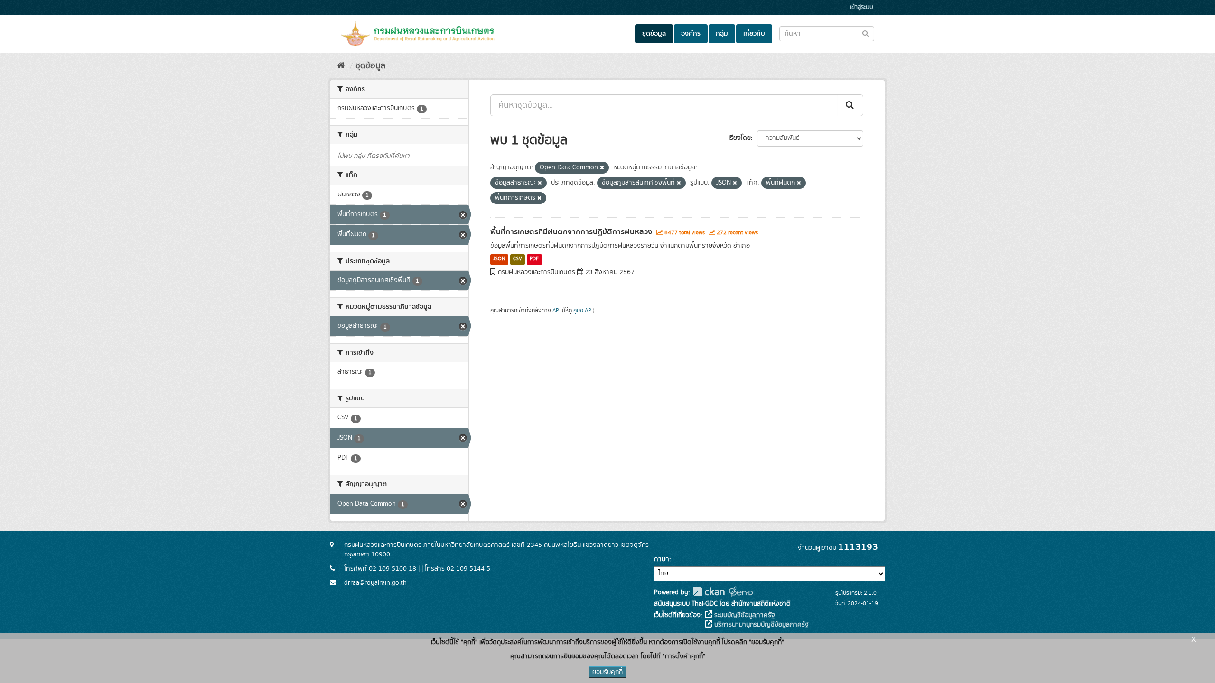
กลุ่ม (722, 33)
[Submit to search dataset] (865, 33)
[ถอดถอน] (602, 168)
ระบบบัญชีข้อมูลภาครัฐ (743, 615)
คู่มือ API (583, 310)
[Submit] (850, 105)
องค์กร (691, 33)
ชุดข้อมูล (654, 33)
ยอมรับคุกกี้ (607, 672)
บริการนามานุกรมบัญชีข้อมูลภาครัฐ (760, 624)
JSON (499, 259)
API (556, 310)
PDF (534, 259)
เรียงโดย (740, 138)
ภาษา (661, 559)
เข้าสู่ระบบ (861, 7)
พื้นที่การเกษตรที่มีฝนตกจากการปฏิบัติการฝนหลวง (571, 232)
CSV (517, 259)
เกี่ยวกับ (754, 33)
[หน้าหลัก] (341, 66)
